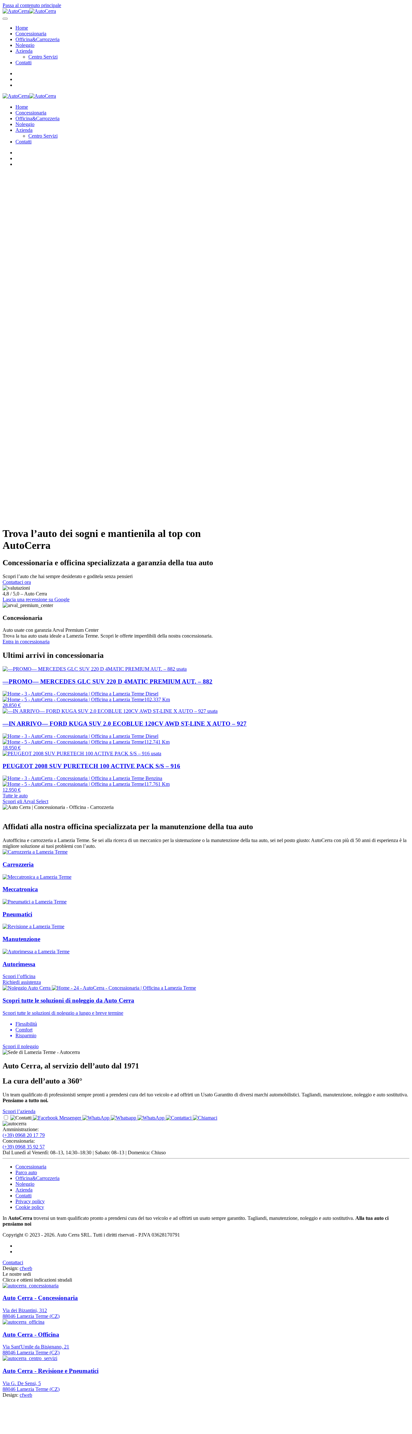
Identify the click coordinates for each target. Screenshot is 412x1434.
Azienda (24, 51)
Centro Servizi (43, 56)
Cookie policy (29, 1207)
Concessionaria (30, 33)
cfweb (26, 1268)
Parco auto (26, 1172)
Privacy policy (30, 1201)
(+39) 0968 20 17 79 (24, 1135)
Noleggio (24, 45)
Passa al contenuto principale (32, 5)
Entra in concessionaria (26, 641)
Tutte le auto (15, 795)
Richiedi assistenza (22, 982)
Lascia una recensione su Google (36, 599)
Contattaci (13, 1262)
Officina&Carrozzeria (37, 39)
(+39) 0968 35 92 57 (24, 1146)
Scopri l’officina (19, 976)
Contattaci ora (17, 582)
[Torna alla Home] (29, 11)
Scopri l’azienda (19, 1111)
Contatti (23, 62)
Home (21, 28)
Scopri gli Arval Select (25, 801)
